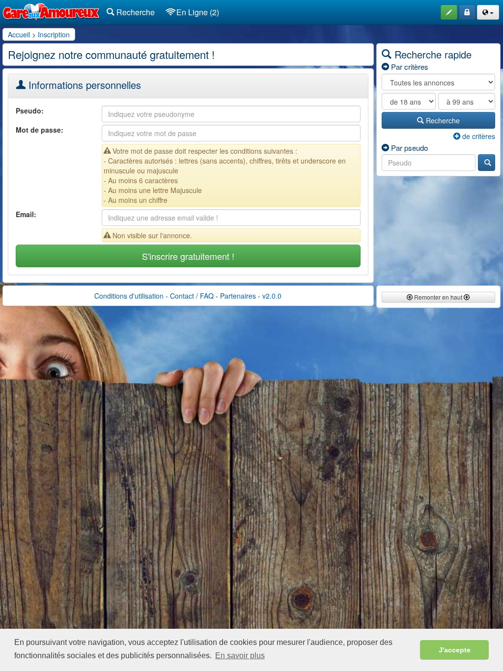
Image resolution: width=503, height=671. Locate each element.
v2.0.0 (271, 296)
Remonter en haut (438, 297)
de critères (477, 136)
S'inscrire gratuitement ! (188, 256)
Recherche (134, 12)
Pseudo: (30, 110)
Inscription (54, 34)
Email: (26, 214)
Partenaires (238, 296)
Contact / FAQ (192, 296)
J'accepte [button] (455, 650)
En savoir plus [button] (240, 655)
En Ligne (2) (196, 12)
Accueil (19, 34)
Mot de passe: (39, 130)
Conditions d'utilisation (129, 296)
